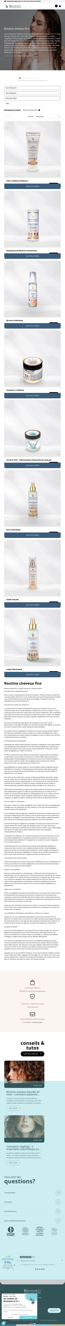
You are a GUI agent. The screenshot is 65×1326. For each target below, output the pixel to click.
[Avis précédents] (17, 1261)
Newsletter (54, 1310)
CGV (36, 1320)
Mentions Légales (28, 1320)
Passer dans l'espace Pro (14, 1)
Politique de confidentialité (48, 1320)
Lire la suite (13, 1108)
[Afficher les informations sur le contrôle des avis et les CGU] (14, 1265)
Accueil (6, 56)
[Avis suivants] (62, 1261)
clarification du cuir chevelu (38, 893)
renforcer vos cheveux (11, 919)
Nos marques (11, 93)
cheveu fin (9, 708)
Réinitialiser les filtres (12, 110)
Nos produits (11, 88)
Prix (7, 103)
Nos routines (11, 98)
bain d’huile (13, 854)
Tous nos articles (30, 1054)
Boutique (13, 56)
